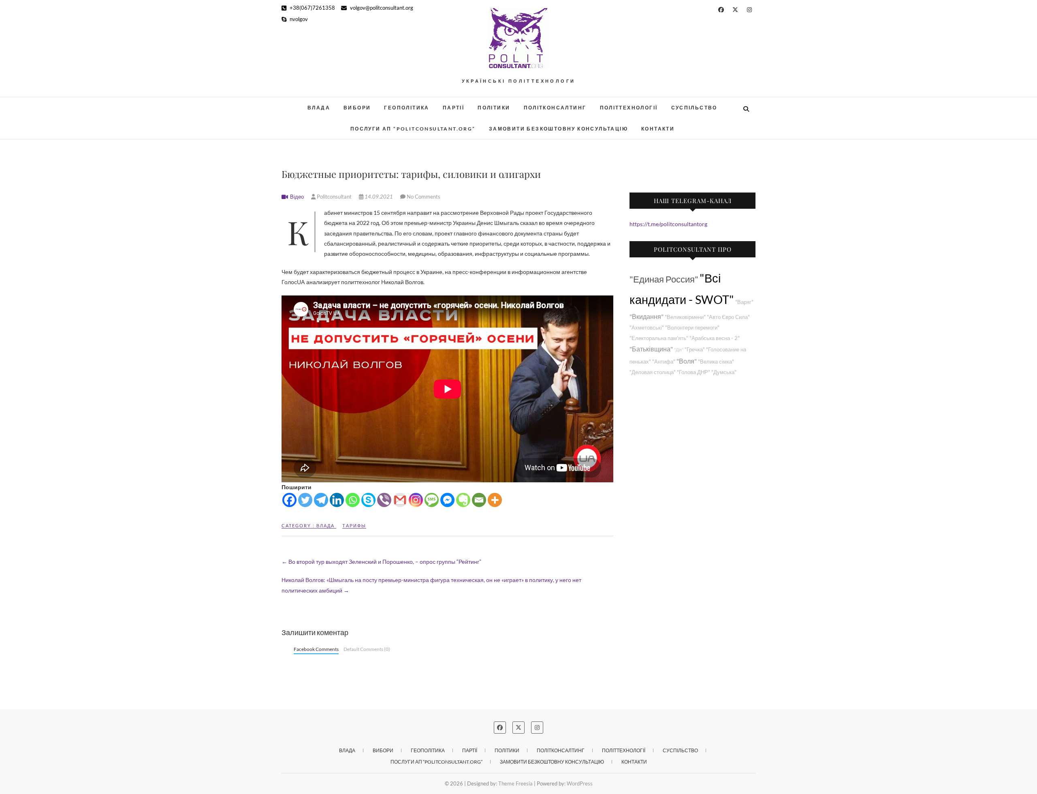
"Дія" (678, 349)
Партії (453, 108)
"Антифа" (663, 362)
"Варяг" (744, 302)
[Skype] (368, 500)
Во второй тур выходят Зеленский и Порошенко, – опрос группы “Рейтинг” (381, 561)
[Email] (479, 500)
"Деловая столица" (652, 372)
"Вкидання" (646, 316)
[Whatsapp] (353, 500)
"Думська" (723, 372)
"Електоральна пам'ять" (658, 338)
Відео (297, 196)
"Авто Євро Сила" (728, 317)
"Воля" (686, 361)
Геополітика (406, 108)
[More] (495, 500)
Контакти (657, 129)
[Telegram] (321, 500)
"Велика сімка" (716, 362)
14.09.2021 (378, 196)
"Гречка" (695, 350)
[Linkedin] (337, 500)
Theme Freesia (515, 783)
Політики (494, 108)
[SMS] (432, 500)
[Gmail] (400, 500)
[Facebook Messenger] (447, 500)
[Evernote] (463, 500)
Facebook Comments (316, 649)
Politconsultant (334, 196)
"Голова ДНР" (693, 372)
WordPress (580, 783)
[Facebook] (289, 500)
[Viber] (384, 500)
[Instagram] (416, 500)
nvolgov (298, 19)
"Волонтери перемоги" (692, 328)
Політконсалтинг (555, 108)
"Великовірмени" (685, 317)
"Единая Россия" (663, 279)
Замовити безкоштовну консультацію (558, 129)
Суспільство (694, 108)
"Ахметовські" (646, 328)
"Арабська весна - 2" (714, 338)
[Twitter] (305, 500)
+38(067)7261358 (311, 7)
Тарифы (354, 525)
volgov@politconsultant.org (381, 7)
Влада (318, 108)
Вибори (357, 108)
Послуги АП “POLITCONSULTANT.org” (413, 129)
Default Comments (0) (367, 649)
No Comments (423, 196)
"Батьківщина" (651, 349)
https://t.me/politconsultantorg (668, 223)
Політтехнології (629, 108)
